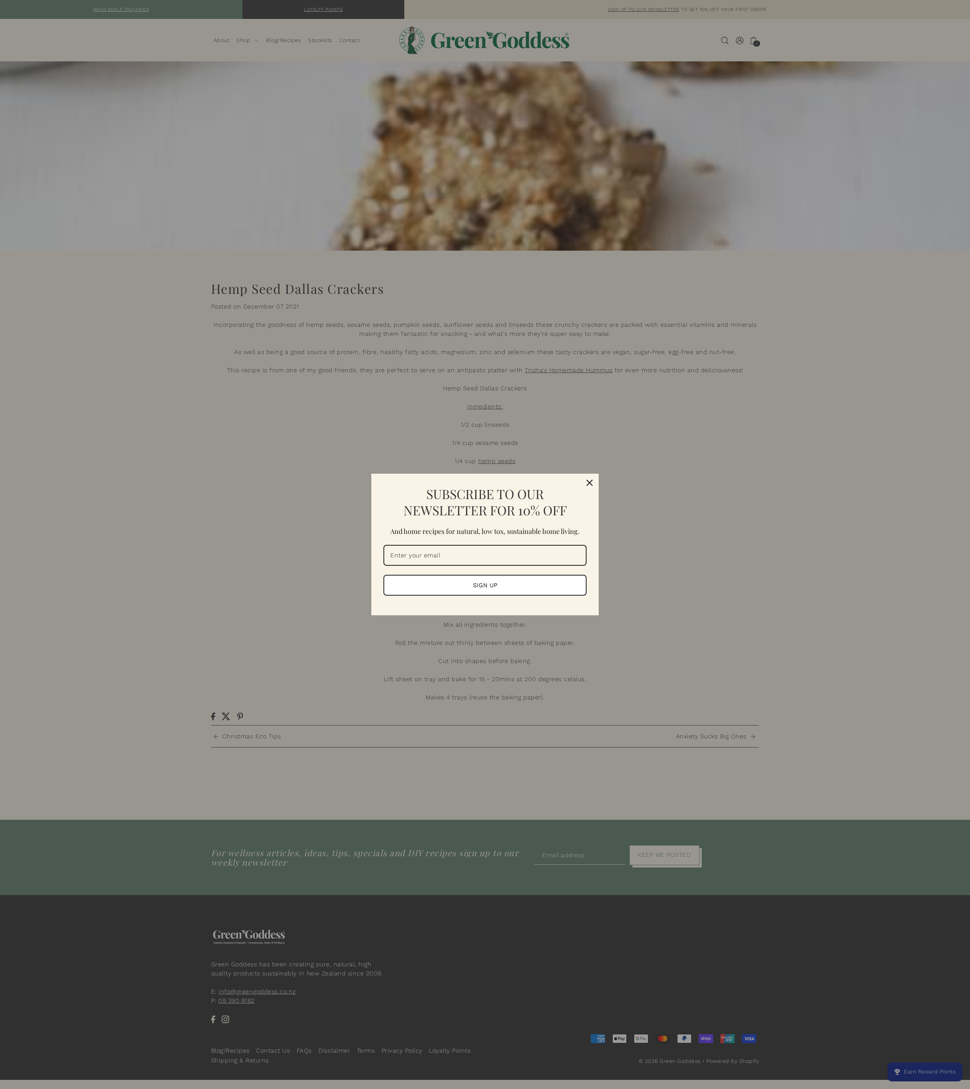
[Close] (589, 483)
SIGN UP (485, 585)
